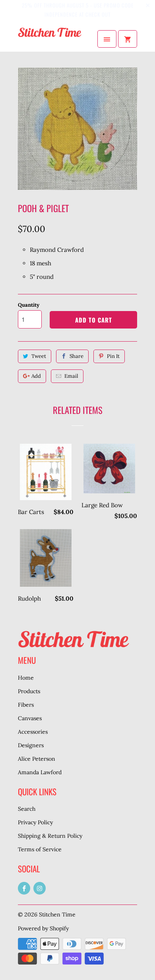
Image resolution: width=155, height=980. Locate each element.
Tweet (38, 356)
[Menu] (106, 39)
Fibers (26, 704)
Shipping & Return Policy (50, 835)
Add (36, 376)
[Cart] (127, 39)
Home (26, 677)
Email (71, 376)
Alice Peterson (36, 758)
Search (26, 808)
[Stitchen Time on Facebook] (24, 888)
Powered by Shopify (43, 928)
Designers (31, 745)
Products (29, 691)
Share (76, 356)
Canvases (30, 718)
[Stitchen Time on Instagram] (39, 888)
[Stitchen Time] (49, 39)
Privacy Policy (35, 822)
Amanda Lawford (40, 772)
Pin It (113, 356)
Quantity (28, 305)
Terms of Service (40, 849)
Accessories (33, 731)
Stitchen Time (57, 914)
